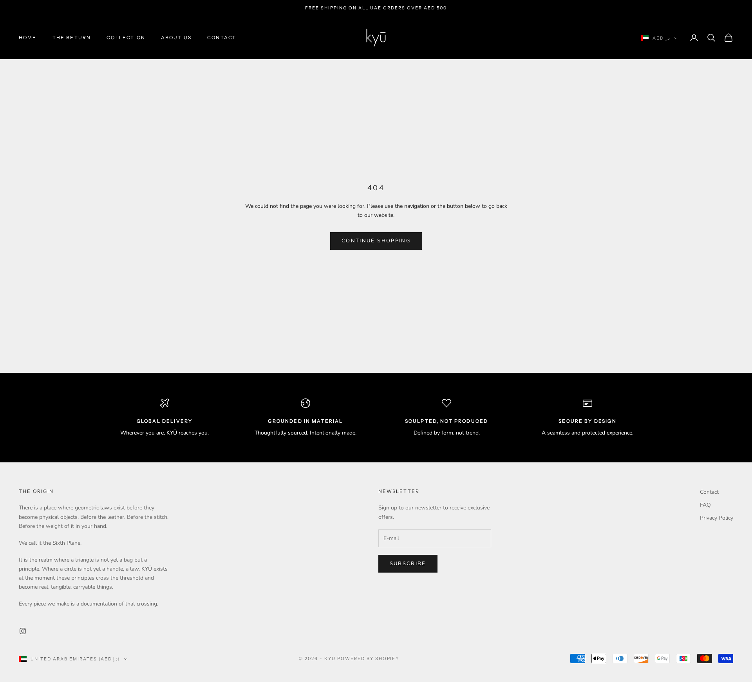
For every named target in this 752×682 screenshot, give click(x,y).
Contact (221, 37)
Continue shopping (376, 240)
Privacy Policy (716, 518)
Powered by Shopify (368, 658)
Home (28, 37)
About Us (176, 37)
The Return (71, 37)
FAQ (705, 505)
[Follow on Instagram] (23, 631)
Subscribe (408, 563)
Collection (126, 37)
